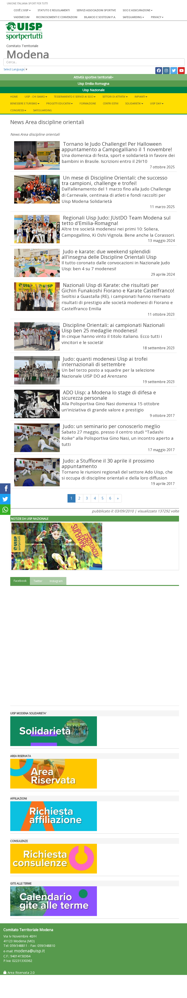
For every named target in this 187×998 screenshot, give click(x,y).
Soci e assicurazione (136, 10)
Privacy (156, 17)
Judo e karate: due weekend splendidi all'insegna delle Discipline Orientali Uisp (109, 254)
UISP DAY (155, 103)
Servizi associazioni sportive (96, 10)
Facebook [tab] (20, 581)
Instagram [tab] (56, 581)
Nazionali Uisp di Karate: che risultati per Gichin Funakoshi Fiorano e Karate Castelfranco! (118, 288)
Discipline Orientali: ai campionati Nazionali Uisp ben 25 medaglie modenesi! (113, 328)
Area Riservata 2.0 (20, 972)
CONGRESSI (17, 110)
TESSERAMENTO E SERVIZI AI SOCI (73, 96)
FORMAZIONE (88, 103)
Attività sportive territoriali (93, 77)
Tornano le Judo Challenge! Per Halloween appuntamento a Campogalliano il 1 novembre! (117, 146)
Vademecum (21, 17)
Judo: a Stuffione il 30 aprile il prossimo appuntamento (108, 463)
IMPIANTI (140, 96)
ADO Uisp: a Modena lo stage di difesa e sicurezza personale (109, 395)
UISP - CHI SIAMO (35, 96)
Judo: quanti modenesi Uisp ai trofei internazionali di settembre (105, 361)
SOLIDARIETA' (133, 103)
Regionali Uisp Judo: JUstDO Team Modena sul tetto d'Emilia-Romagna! (116, 220)
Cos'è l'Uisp (21, 10)
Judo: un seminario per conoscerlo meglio (111, 426)
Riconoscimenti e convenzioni (56, 17)
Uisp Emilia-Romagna (93, 83)
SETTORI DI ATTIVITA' (113, 96)
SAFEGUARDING (132, 17)
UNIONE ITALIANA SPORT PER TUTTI (27, 3)
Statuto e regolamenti (54, 10)
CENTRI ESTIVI (110, 103)
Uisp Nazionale (94, 90)
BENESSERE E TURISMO (23, 103)
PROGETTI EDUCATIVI (58, 103)
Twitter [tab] (38, 581)
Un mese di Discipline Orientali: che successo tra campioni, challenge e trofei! (114, 180)
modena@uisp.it (29, 950)
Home (14, 96)
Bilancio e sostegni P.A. (100, 17)
